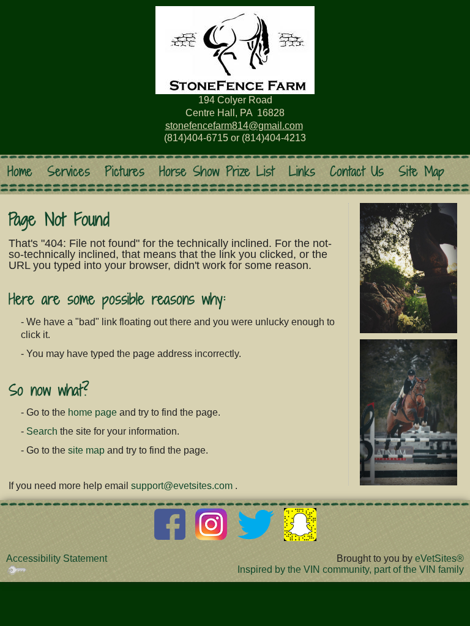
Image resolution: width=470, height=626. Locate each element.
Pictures (124, 171)
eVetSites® (439, 558)
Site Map (421, 171)
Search (42, 431)
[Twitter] (255, 523)
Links (302, 171)
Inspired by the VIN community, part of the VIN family (350, 569)
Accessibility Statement (56, 558)
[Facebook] (169, 523)
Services (68, 171)
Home (19, 171)
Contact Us (357, 171)
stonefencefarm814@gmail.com (234, 125)
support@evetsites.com (182, 486)
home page (92, 412)
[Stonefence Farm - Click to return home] (235, 50)
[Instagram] (211, 523)
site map (86, 450)
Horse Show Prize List (216, 171)
